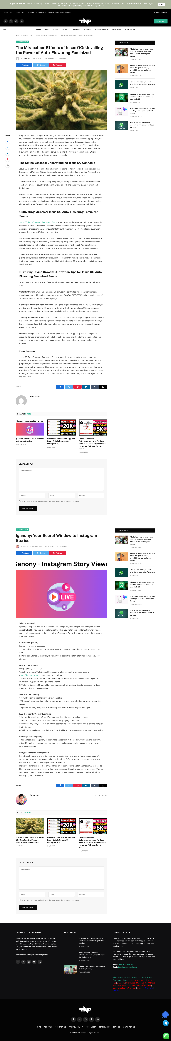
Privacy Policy (76, 1027)
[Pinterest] (7, 159)
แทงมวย (116, 991)
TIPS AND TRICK (101, 29)
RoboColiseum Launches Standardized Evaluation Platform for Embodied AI (44, 12)
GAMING (87, 29)
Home (38, 29)
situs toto (121, 983)
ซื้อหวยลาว (149, 988)
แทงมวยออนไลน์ (123, 986)
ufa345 (143, 983)
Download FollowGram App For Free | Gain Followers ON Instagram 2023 (61, 441)
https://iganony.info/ (29, 675)
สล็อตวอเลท (131, 988)
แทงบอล (127, 978)
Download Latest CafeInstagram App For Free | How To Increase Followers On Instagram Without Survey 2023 (92, 443)
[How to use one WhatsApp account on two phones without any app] (121, 125)
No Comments (49, 58)
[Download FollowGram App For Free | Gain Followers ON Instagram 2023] (61, 427)
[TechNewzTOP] (85, 21)
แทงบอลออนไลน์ (132, 983)
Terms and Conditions (109, 1027)
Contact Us (60, 1027)
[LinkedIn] (7, 153)
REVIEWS (76, 29)
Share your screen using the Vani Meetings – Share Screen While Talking (142, 111)
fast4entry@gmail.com (127, 967)
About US (48, 1027)
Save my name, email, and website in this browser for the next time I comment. (50, 501)
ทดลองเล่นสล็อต (119, 988)
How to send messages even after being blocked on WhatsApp (142, 83)
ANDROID (65, 29)
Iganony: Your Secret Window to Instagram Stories (30, 439)
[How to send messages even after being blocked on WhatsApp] (121, 84)
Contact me (161, 21)
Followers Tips (22, 42)
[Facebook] (7, 141)
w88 (126, 980)
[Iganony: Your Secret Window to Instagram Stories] (30, 427)
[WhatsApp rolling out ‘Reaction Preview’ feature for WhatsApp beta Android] (121, 97)
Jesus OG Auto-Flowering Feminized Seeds (38, 222)
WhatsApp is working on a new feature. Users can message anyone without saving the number (141, 52)
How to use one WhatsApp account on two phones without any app (142, 125)
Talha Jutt (26, 546)
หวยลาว (140, 988)
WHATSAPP (116, 29)
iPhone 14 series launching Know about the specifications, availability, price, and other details (142, 68)
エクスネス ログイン (137, 980)
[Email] (7, 165)
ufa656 (120, 980)
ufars (133, 986)
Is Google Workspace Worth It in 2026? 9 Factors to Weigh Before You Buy (91, 940)
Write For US (130, 29)
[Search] (166, 29)
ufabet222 (136, 978)
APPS (55, 29)
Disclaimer (91, 1027)
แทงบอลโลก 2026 (144, 986)
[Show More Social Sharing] (68, 65)
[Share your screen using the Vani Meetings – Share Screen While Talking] (121, 111)
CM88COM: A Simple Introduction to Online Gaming (92, 968)
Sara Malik (26, 58)
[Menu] (4, 29)
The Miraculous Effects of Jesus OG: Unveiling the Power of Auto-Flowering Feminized (30, 840)
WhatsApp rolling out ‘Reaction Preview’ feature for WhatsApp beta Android (142, 96)
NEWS (47, 29)
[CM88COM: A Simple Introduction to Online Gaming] (70, 969)
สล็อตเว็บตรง (117, 978)
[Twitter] (7, 147)
